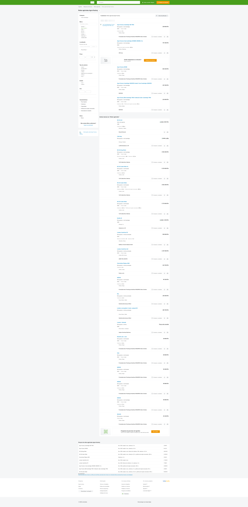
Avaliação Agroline (103, 490)
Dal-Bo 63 (119, 218)
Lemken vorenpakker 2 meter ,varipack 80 (127, 308)
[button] (164, 36)
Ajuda (79, 486)
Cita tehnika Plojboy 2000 (123, 263)
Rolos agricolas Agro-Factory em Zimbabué (123, 474)
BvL (118, 293)
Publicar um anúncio (150, 60)
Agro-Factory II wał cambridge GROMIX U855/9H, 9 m (130, 41)
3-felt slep (119, 136)
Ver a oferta (155, 431)
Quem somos (81, 484)
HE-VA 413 (119, 120)
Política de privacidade (104, 486)
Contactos (80, 488)
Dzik (118, 353)
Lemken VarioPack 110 (122, 249)
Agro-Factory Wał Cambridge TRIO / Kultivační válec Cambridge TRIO (134, 97)
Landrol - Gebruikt (121, 322)
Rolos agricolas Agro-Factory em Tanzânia (106, 474)
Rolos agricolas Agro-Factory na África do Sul (87, 474)
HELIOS (119, 414)
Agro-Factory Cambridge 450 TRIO (125, 24)
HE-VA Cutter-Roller (122, 182)
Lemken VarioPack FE (122, 232)
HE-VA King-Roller (121, 150)
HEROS (119, 277)
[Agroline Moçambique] (83, 2)
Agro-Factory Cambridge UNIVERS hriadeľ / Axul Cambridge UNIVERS (134, 83)
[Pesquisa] (98, 2)
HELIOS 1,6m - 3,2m (122, 336)
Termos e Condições (104, 484)
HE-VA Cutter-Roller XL (122, 166)
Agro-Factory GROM (122, 67)
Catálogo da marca (104, 492)
